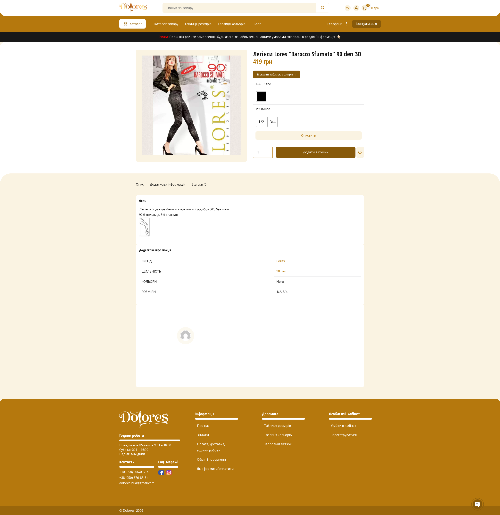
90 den (281, 271)
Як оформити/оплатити (215, 469)
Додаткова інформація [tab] (167, 184)
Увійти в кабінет (343, 425)
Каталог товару (166, 24)
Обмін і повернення (212, 459)
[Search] (322, 8)
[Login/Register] (356, 8)
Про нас (203, 425)
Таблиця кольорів (232, 24)
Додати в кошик (315, 152)
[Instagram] (169, 473)
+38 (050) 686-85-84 (133, 472)
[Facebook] (161, 473)
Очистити (308, 135)
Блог (257, 24)
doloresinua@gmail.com (136, 483)
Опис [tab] (140, 184)
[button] (360, 152)
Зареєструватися (344, 435)
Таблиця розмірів (198, 24)
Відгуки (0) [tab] (199, 184)
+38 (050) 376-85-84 (133, 478)
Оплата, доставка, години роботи (211, 447)
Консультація (366, 24)
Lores (280, 261)
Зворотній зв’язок (278, 444)
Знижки (203, 435)
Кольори (263, 84)
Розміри (263, 109)
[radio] (261, 96)
